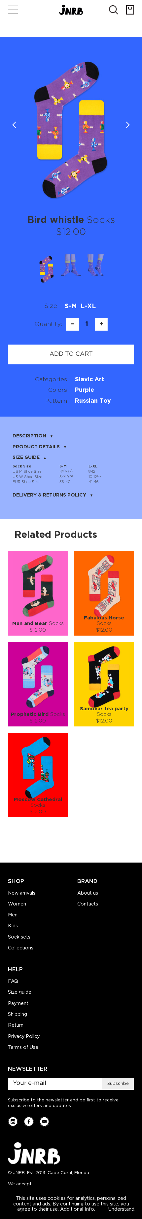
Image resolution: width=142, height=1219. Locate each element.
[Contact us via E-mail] (45, 1122)
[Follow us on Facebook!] (29, 1122)
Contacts (87, 904)
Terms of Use (23, 1048)
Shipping (17, 1014)
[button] (128, 125)
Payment (18, 1004)
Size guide (19, 992)
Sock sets (19, 937)
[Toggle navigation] (13, 10)
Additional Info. (77, 1209)
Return (15, 1025)
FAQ (13, 981)
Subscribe (118, 1084)
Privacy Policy (24, 1037)
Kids (13, 926)
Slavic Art (89, 379)
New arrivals (21, 893)
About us (87, 893)
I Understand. (120, 1209)
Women (17, 904)
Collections (20, 948)
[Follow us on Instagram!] (13, 1122)
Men (13, 915)
